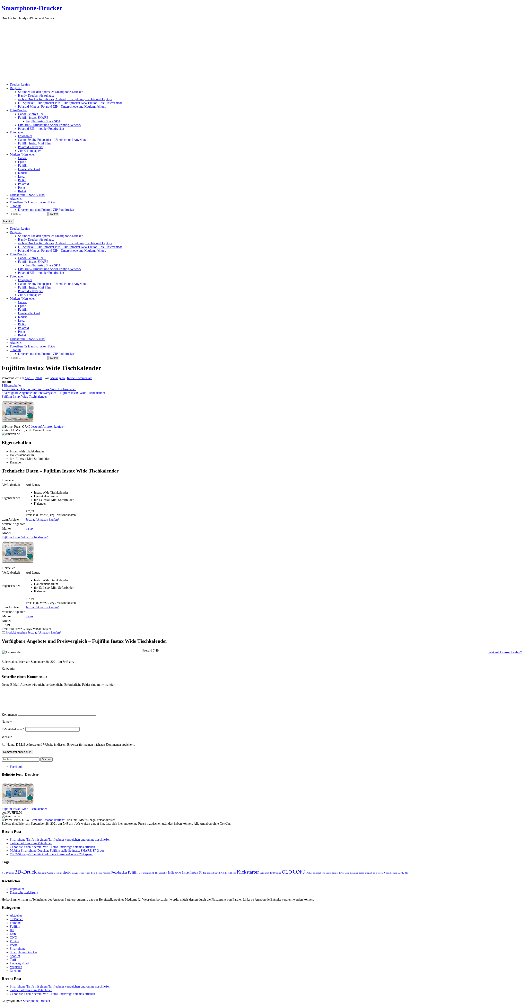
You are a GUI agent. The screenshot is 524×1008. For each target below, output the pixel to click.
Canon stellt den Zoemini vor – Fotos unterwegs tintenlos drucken (52, 847)
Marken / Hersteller (22, 154)
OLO (287, 872)
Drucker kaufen (20, 84)
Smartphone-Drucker (32, 8)
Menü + (7, 221)
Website (7, 737)
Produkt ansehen (16, 632)
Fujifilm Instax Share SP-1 (43, 121)
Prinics (335, 873)
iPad (227, 873)
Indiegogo (174, 872)
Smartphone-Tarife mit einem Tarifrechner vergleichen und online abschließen (60, 839)
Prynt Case (344, 873)
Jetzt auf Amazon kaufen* (48, 426)
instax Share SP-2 (215, 873)
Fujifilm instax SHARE (33, 117)
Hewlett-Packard (29, 169)
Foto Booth (96, 873)
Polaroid (23, 184)
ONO (299, 871)
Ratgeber (15, 88)
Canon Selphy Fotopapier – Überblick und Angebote (52, 139)
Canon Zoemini (54, 873)
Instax (186, 872)
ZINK (401, 873)
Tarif (13, 959)
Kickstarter (248, 872)
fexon (87, 873)
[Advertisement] (262, 50)
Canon (22, 158)
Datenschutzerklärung (24, 892)
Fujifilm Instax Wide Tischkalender (24, 396)
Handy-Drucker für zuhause (36, 95)
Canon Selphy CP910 (32, 114)
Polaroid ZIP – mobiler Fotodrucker (41, 128)
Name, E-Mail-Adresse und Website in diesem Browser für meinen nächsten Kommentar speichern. (71, 744)
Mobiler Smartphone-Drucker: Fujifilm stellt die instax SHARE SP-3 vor (57, 850)
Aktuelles (16, 198)
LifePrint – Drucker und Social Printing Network (49, 125)
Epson (22, 161)
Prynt (21, 187)
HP (152, 873)
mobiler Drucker (273, 873)
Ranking (354, 873)
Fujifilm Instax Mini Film (34, 143)
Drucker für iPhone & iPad (27, 195)
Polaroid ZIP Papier (30, 147)
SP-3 (375, 873)
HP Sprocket (161, 873)
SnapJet (368, 873)
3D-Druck (26, 872)
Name (7, 721)
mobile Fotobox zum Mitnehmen (31, 843)
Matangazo (57, 378)
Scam (361, 873)
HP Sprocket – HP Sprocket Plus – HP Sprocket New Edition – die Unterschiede (70, 103)
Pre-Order (326, 873)
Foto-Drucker (18, 110)
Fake (81, 873)
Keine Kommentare (79, 378)
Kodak (22, 173)
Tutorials (15, 206)
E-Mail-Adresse (13, 729)
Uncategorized (19, 963)
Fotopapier (17, 132)
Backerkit (41, 873)
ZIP (406, 873)
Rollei (22, 191)
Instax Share (198, 872)
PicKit (22, 180)
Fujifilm (23, 165)
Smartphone (17, 948)
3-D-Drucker (8, 873)
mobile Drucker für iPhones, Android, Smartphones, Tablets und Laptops (65, 99)
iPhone (232, 873)
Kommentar (9, 714)
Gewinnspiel (145, 873)
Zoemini (15, 970)
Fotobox (107, 873)
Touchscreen (392, 873)
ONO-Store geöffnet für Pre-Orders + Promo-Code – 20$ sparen (51, 854)
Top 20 (381, 873)
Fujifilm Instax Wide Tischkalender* (25, 537)
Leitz (21, 176)
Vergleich (16, 967)
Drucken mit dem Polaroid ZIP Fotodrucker (46, 209)
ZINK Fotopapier (29, 150)
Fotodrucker (119, 872)
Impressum (17, 889)
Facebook (16, 766)
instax (29, 528)
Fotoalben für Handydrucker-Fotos (32, 202)
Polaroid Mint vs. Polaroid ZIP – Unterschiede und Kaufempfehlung (62, 106)
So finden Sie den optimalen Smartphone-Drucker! (51, 92)
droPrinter (71, 872)
